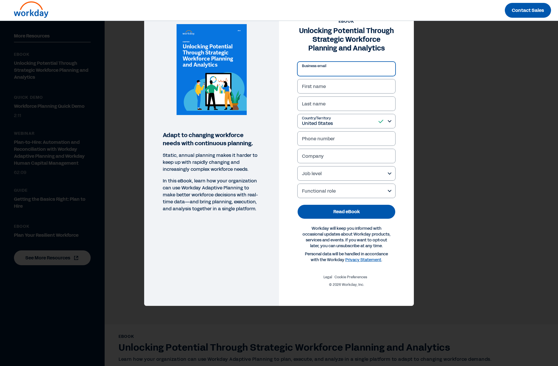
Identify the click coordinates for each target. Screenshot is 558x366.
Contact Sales (528, 10)
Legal (327, 277)
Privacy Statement (363, 260)
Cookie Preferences (351, 277)
